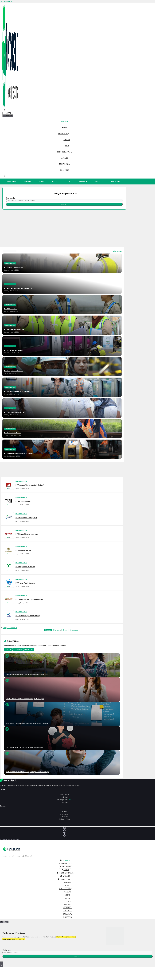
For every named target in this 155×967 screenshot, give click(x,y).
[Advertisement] (62, 229)
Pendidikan (63, 134)
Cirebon (67, 901)
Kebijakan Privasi (64, 819)
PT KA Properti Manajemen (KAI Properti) (19, 453)
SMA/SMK (67, 140)
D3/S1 (67, 146)
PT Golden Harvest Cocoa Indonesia (29, 599)
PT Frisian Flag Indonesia (25, 583)
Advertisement (64, 814)
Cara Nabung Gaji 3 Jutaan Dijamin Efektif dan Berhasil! (24, 747)
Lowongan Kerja (64, 800)
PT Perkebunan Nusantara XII (14, 412)
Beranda (64, 121)
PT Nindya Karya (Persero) (13, 371)
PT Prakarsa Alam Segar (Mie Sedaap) (30, 485)
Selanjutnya (75, 630)
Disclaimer (64, 816)
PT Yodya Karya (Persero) (13, 267)
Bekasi (41, 182)
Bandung (27, 182)
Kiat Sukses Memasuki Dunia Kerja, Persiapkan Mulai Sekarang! (27, 772)
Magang (64, 158)
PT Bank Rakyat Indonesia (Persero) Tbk (18, 288)
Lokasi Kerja (65, 889)
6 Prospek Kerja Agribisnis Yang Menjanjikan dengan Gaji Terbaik (27, 674)
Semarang (67, 911)
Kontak (64, 811)
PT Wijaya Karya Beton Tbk (14, 329)
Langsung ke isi (6, 1)
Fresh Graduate (64, 152)
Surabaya (99, 182)
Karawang (83, 182)
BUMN (64, 128)
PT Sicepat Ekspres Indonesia (27, 534)
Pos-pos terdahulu (10, 628)
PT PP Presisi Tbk (10, 309)
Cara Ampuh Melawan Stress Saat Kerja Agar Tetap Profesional (27, 723)
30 (65, 630)
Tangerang (115, 182)
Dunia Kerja (64, 164)
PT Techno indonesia (23, 501)
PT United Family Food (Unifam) (28, 616)
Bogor (54, 182)
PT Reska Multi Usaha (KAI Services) (17, 391)
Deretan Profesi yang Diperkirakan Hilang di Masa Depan (25, 699)
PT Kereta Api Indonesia (12, 433)
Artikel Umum (28, 649)
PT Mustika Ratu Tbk (23, 550)
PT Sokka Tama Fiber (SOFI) (26, 518)
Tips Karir (64, 170)
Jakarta (68, 182)
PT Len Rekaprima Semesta (13, 350)
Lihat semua (117, 251)
